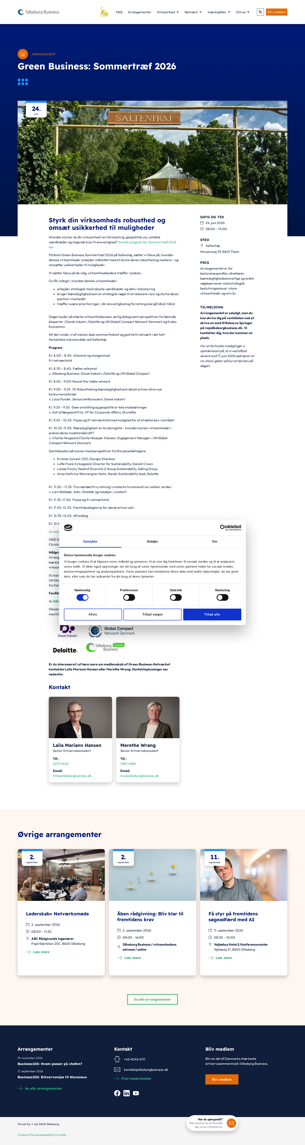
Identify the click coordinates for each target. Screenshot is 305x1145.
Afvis (93, 614)
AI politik (60, 1135)
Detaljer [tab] (152, 541)
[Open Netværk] (200, 12)
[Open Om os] (248, 12)
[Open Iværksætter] (229, 12)
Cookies (23, 1135)
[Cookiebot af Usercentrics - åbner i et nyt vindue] (223, 528)
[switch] (129, 597)
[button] (260, 12)
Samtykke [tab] (90, 541)
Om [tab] (214, 541)
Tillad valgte (153, 614)
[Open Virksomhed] (177, 12)
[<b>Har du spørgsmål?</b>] (231, 1123)
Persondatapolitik (41, 1135)
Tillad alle (212, 614)
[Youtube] (136, 1093)
